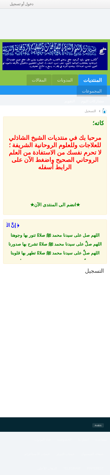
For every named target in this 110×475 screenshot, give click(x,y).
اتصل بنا (83, 439)
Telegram (71, 468)
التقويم (69, 101)
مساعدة (101, 439)
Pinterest (95, 468)
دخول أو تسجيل (21, 4)
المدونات (65, 80)
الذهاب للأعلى (47, 468)
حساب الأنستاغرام (37, 453)
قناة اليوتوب (42, 439)
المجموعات (92, 91)
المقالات (39, 80)
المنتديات (92, 80)
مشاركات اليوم (92, 101)
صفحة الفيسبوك (92, 453)
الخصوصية (64, 439)
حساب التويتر (65, 453)
